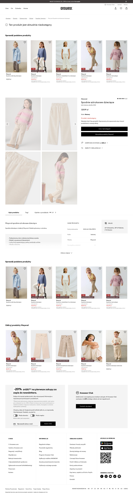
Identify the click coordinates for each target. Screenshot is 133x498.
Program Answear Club (46, 455)
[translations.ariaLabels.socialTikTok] (114, 476)
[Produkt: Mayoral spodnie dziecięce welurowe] (116, 346)
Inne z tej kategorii (104, 129)
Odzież (14, 12)
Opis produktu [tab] (13, 212)
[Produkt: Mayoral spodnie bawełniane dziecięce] (66, 346)
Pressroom (11, 469)
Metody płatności (75, 448)
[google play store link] (106, 443)
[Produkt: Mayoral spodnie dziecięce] (41, 56)
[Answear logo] (66, 8)
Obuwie (20, 12)
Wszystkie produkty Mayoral (104, 134)
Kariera (10, 472)
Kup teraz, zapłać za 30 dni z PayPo (81, 472)
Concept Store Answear (77, 458)
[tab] (45, 212)
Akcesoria (28, 12)
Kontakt (72, 479)
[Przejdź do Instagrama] (106, 476)
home (25, 8)
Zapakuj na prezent (76, 469)
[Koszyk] (126, 8)
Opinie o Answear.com (15, 448)
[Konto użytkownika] (115, 8)
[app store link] (106, 448)
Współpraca (12, 455)
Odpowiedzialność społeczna (17, 462)
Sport (34, 12)
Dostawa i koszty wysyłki (78, 444)
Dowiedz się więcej (86, 406)
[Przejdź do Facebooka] (101, 476)
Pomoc (72, 476)
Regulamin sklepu (44, 444)
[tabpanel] (66, 235)
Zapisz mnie (48, 424)
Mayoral (84, 99)
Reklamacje (73, 455)
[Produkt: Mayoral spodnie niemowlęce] (116, 56)
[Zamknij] (126, 1)
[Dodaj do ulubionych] (24, 42)
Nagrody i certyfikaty (15, 451)
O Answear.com (13, 444)
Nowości (8, 12)
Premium (40, 12)
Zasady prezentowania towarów (49, 462)
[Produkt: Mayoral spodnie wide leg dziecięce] (16, 56)
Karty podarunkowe (76, 465)
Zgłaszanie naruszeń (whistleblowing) (20, 465)
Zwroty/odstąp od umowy (78, 451)
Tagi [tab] (26, 212)
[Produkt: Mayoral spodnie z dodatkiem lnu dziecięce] (66, 56)
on (12, 8)
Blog (40, 451)
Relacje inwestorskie (14, 458)
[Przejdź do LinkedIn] (119, 476)
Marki (46, 12)
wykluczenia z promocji (19, 406)
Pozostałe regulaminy (46, 448)
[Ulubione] (121, 8)
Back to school (58, 12)
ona (6, 8)
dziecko (18, 8)
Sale (50, 12)
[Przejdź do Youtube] (110, 476)
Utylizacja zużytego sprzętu (48, 465)
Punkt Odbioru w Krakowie (78, 462)
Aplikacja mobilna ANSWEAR (48, 458)
